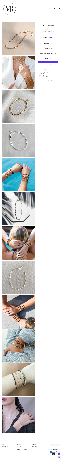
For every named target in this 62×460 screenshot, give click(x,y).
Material (48, 40)
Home (29, 8)
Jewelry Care (19, 446)
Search (3, 444)
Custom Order (4, 447)
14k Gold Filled (48, 43)
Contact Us (41, 76)
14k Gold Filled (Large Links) (48, 45)
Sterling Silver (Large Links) (48, 53)
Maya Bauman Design (56, 447)
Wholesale (4, 449)
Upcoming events (5, 446)
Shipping (44, 31)
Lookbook (42, 8)
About (50, 8)
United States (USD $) (54, 445)
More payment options (48, 64)
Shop (34, 8)
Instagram (35, 446)
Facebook (35, 444)
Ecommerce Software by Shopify (54, 449)
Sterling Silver (48, 48)
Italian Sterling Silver (48, 51)
